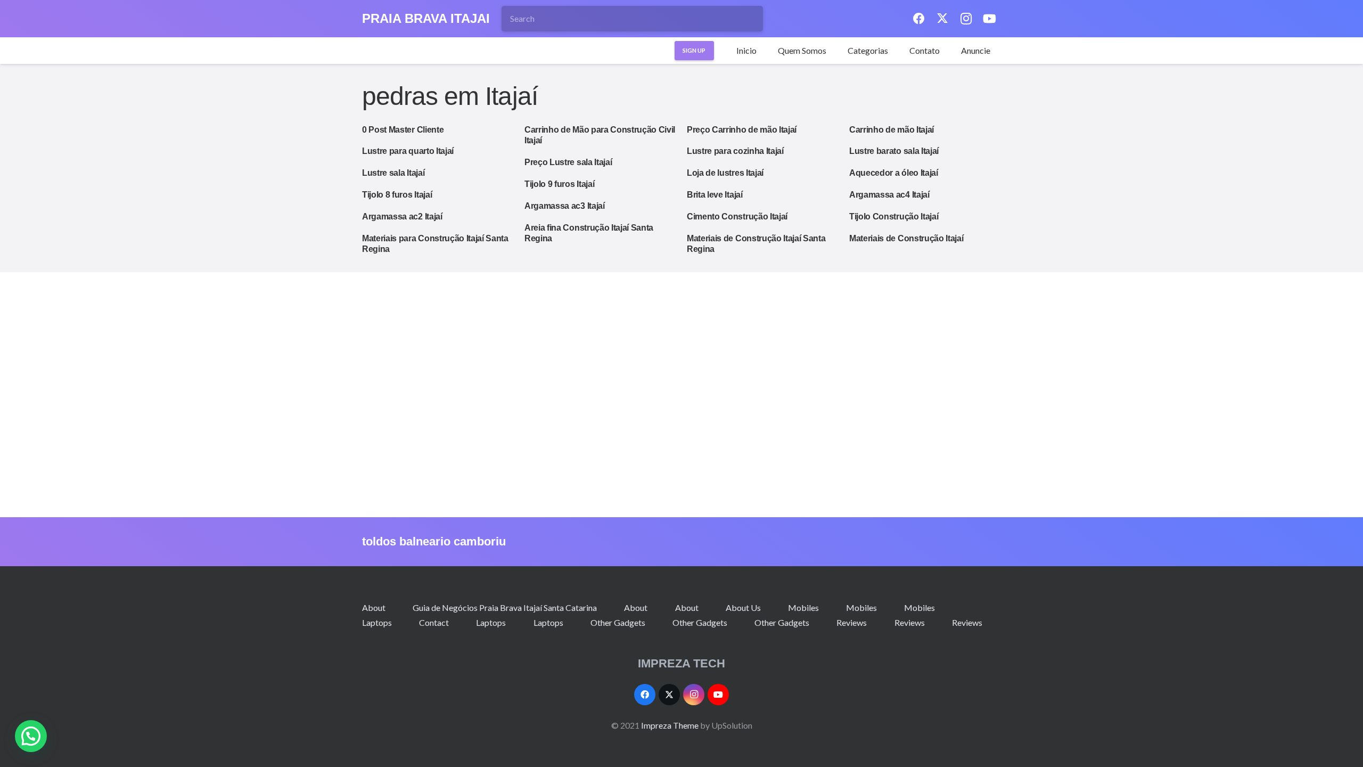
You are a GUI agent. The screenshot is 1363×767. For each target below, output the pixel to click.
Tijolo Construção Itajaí (893, 216)
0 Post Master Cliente (403, 129)
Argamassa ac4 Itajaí (889, 194)
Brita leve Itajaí (715, 194)
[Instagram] (966, 18)
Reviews (851, 622)
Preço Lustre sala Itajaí (568, 162)
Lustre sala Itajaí (393, 172)
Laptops (377, 622)
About (373, 607)
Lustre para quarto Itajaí (408, 151)
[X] (942, 18)
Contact (434, 622)
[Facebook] (919, 18)
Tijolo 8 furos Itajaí (397, 194)
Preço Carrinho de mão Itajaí (742, 129)
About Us (743, 607)
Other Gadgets (617, 622)
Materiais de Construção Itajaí (906, 238)
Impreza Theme (670, 725)
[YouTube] (989, 18)
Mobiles (803, 607)
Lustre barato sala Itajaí (894, 151)
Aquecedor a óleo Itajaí (893, 172)
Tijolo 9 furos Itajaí (559, 184)
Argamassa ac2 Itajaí (402, 216)
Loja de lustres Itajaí (725, 172)
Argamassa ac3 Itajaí (564, 205)
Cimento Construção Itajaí (737, 216)
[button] (893, 50)
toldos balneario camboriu (434, 541)
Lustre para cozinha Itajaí (735, 151)
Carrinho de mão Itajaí (891, 129)
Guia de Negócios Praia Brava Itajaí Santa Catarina (505, 607)
